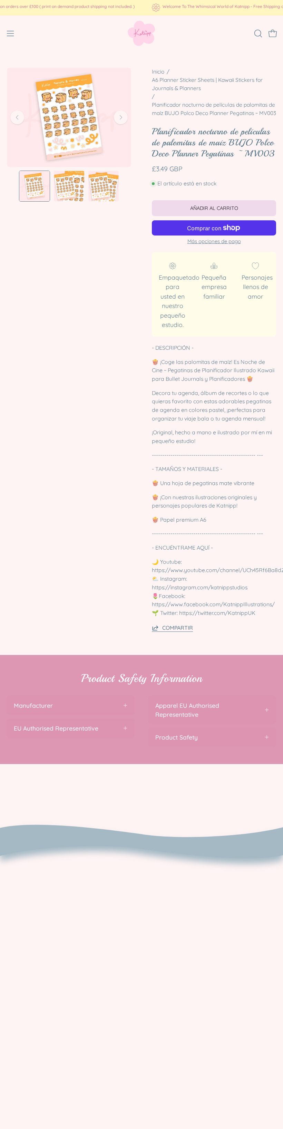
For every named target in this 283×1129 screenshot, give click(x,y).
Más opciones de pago (214, 241)
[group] (141, 7)
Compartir (177, 627)
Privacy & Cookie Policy (40, 870)
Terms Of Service (31, 908)
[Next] (121, 117)
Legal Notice (24, 920)
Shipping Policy (28, 895)
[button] (257, 33)
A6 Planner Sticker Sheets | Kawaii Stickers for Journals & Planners (207, 84)
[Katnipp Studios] (141, 33)
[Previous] (17, 117)
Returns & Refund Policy (41, 883)
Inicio (158, 71)
